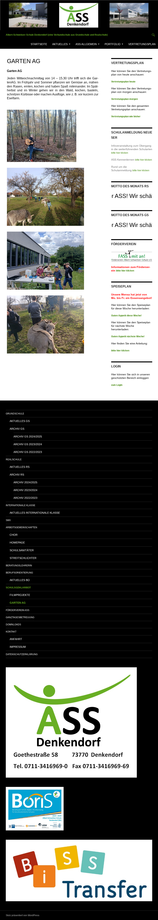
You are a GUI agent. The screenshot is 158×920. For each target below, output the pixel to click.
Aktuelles (60, 44)
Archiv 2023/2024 (25, 490)
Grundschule (15, 413)
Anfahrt (16, 639)
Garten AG (18, 602)
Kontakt (11, 631)
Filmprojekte (20, 595)
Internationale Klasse (20, 505)
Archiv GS (17, 428)
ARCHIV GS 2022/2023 (27, 452)
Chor (14, 534)
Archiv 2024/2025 (25, 482)
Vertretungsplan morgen (124, 99)
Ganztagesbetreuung (20, 617)
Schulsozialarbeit (18, 587)
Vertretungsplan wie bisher (125, 116)
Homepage (17, 542)
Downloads (13, 624)
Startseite (39, 44)
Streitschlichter (23, 558)
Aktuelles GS (20, 421)
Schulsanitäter (22, 550)
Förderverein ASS (17, 610)
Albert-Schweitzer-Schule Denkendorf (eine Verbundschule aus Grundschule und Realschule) (57, 34)
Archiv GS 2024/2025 (27, 436)
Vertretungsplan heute (123, 81)
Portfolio (112, 44)
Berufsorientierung (19, 572)
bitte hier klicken (119, 152)
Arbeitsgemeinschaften (21, 527)
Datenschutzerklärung (22, 654)
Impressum (18, 646)
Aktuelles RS (19, 466)
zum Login (116, 385)
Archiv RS (17, 474)
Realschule (14, 459)
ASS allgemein (86, 44)
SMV (8, 520)
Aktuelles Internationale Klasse (35, 512)
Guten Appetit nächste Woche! (128, 336)
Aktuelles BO (20, 580)
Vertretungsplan (141, 44)
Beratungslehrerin (19, 565)
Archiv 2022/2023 (25, 497)
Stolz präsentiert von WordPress (22, 915)
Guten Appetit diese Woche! (126, 315)
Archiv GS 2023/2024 (27, 444)
